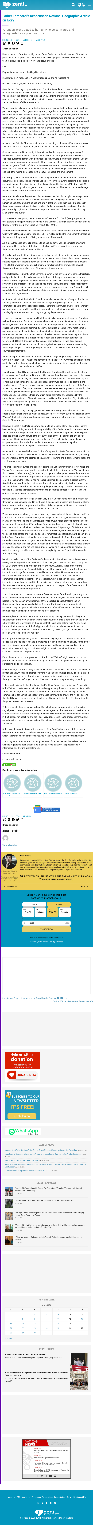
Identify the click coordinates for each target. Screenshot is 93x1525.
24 (46, 1328)
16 (35, 1324)
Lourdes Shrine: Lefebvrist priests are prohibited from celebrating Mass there (44, 1200)
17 (46, 1324)
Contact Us (81, 1497)
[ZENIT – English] (26, 5)
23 (35, 1328)
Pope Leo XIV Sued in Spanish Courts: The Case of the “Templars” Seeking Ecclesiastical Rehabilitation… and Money (48, 1189)
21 (11, 1328)
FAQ (18, 1497)
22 (23, 1328)
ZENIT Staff (28, 40)
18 (58, 1324)
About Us (11, 1497)
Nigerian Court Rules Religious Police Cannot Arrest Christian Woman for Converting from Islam (41, 1150)
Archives (40, 40)
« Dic (6, 1338)
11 (58, 1319)
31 (46, 1333)
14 (11, 1324)
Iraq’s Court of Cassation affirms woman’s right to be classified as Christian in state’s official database (43, 1154)
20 (82, 1324)
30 (35, 1333)
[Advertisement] (46, 978)
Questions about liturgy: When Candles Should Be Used (25, 1171)
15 (23, 1324)
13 (82, 1319)
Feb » (11, 1338)
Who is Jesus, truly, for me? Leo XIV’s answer (22, 1160)
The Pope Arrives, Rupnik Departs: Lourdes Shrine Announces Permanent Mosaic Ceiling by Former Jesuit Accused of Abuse (49, 1214)
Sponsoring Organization (42, 1497)
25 (58, 1328)
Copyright (71, 1497)
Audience (26, 1497)
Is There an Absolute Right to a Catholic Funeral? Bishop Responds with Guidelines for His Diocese (48, 1238)
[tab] (34, 1443)
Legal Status (59, 1497)
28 (11, 1333)
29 (23, 1333)
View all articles (9, 845)
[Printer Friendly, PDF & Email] (9, 764)
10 (46, 1319)
